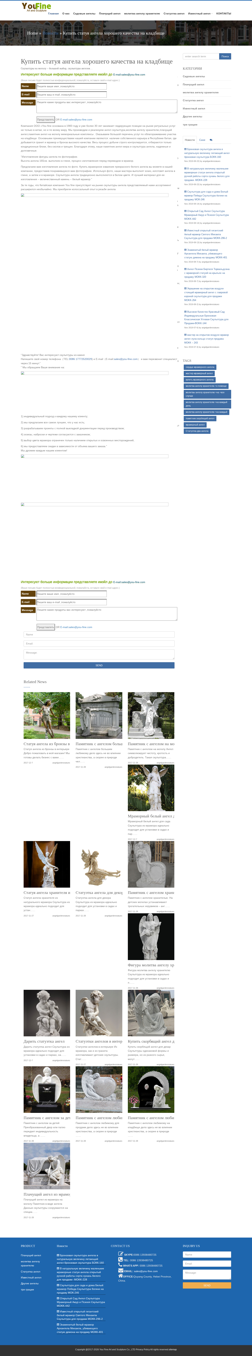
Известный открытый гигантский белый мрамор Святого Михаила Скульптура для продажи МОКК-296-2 (205, 234)
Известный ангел (199, 13)
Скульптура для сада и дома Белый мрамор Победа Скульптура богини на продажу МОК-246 (206, 195)
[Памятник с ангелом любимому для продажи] (99, 1091)
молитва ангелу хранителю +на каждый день (206, 404)
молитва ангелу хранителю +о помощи (206, 386)
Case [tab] (202, 139)
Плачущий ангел (109, 13)
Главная (53, 13)
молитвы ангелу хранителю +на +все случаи (205, 394)
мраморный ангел (195, 424)
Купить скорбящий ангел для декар (158, 1041)
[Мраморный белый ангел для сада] (151, 789)
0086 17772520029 (80, 359)
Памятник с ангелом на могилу (155, 744)
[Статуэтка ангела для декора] (99, 865)
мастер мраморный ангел (199, 373)
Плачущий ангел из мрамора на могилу (58, 1194)
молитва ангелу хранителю (142, 13)
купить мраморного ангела (200, 379)
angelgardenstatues (61, 763)
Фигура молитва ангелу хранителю (158, 965)
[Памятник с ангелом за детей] (47, 1091)
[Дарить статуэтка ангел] (47, 1014)
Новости (50, 33)
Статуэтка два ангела (197, 431)
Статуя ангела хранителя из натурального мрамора (68, 892)
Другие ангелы (192, 116)
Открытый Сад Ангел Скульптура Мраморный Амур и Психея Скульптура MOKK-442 (206, 215)
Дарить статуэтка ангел (44, 1041)
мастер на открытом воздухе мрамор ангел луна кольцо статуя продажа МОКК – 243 (206, 339)
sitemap (173, 1349)
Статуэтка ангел (174, 13)
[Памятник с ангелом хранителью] (151, 865)
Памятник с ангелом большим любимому (112, 744)
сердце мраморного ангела (200, 367)
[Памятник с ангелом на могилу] (151, 716)
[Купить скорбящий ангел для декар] (151, 1014)
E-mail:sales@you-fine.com (129, 74)
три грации (190, 124)
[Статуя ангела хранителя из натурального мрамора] (47, 865)
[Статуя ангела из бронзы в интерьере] (47, 716)
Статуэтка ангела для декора (100, 892)
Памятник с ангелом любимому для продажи (115, 1118)
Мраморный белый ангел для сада (158, 816)
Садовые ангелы (84, 13)
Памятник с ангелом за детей (49, 1118)
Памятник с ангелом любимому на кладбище (167, 1118)
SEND (99, 665)
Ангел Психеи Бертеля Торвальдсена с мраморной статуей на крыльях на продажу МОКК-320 (206, 273)
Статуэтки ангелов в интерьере (103, 1041)
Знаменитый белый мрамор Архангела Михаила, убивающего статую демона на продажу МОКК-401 (205, 254)
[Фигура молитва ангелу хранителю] (151, 938)
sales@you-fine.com (126, 359)
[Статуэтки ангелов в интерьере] (99, 1014)
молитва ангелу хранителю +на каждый (206, 412)
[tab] (211, 140)
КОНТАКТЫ (223, 13)
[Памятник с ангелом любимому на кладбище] (151, 1091)
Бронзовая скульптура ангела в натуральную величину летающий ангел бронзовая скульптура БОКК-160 (207, 153)
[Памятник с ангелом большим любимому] (99, 716)
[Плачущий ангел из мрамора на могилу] (47, 1167)
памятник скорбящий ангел (200, 418)
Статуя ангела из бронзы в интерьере (56, 744)
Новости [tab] (190, 139)
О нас (66, 13)
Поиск (225, 56)
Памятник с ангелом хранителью (157, 892)
